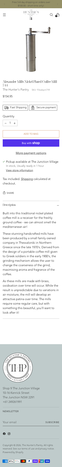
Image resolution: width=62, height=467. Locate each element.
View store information (19, 170)
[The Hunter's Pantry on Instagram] (9, 434)
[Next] (57, 4)
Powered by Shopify (13, 452)
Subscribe (52, 422)
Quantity (8, 116)
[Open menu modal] (4, 15)
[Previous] (4, 4)
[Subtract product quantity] (14, 123)
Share (10, 193)
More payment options (31, 153)
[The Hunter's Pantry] (31, 14)
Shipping (27, 179)
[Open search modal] (51, 15)
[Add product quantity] (5, 123)
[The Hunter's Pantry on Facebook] (4, 434)
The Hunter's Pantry (16, 89)
